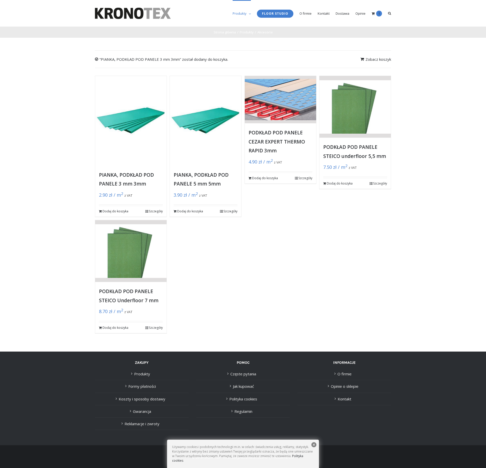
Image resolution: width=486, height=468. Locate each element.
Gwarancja (142, 411)
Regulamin (243, 411)
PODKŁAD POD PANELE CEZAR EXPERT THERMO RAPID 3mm (277, 141)
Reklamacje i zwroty (142, 423)
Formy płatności (142, 386)
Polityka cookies (243, 398)
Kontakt (344, 398)
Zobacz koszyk (378, 59)
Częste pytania (243, 373)
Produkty (142, 373)
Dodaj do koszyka (115, 211)
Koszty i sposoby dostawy (142, 398)
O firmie (344, 373)
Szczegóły (156, 211)
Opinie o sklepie (344, 386)
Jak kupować (243, 386)
